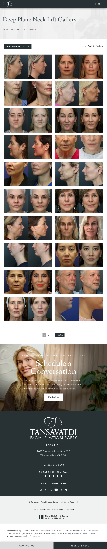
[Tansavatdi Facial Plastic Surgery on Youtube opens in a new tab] (56, 490)
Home (5, 29)
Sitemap (70, 509)
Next (60, 335)
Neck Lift (34, 29)
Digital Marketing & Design (56, 517)
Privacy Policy (58, 509)
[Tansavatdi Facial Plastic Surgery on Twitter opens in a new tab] (51, 490)
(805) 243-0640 (33, 536)
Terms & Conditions (41, 509)
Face (24, 29)
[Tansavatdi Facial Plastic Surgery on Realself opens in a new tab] (61, 490)
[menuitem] (40, 490)
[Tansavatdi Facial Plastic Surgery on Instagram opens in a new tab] (40, 490)
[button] (102, 4)
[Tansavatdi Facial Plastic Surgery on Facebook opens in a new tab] (46, 490)
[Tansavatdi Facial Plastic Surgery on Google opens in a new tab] (66, 490)
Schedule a (53, 365)
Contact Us (53, 397)
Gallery (15, 29)
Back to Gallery (95, 46)
